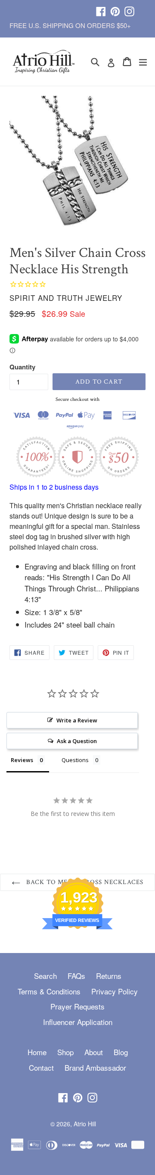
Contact (41, 1067)
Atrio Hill (85, 1123)
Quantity (22, 367)
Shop (65, 1052)
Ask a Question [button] (77, 741)
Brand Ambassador (95, 1067)
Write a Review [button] (76, 720)
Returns (108, 975)
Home (37, 1052)
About (93, 1052)
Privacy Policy (114, 991)
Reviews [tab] (22, 760)
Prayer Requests (77, 1006)
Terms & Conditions (49, 991)
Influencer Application (77, 1021)
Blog (121, 1052)
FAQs (76, 975)
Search (45, 975)
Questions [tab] (75, 760)
